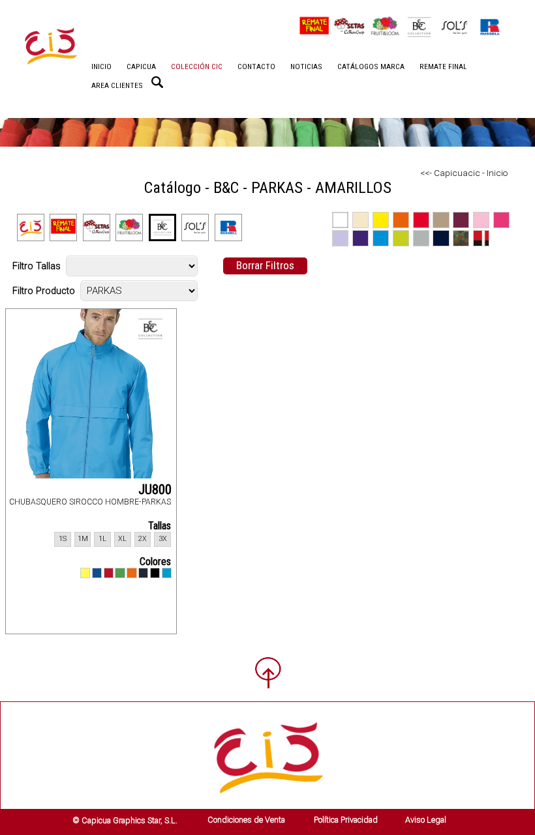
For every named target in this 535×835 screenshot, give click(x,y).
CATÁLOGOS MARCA (371, 66)
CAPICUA (141, 66)
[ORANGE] (131, 572)
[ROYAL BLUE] (97, 572)
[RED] (108, 572)
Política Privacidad (346, 820)
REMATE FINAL (443, 66)
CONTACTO (256, 66)
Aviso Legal (425, 820)
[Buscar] (157, 82)
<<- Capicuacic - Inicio (464, 173)
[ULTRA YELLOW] (85, 572)
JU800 (155, 489)
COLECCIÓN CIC (196, 66)
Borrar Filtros (265, 265)
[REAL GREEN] (119, 572)
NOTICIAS (306, 66)
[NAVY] (143, 572)
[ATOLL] (166, 572)
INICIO (101, 66)
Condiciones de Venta (246, 820)
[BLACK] (155, 572)
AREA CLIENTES (117, 85)
